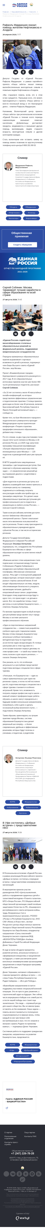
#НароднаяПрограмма (23, 1061)
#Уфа (12, 1050)
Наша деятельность (19, 12)
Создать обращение (22, 245)
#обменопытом (32, 807)
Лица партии (29, 1133)
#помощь (31, 213)
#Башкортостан (31, 802)
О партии (8, 1133)
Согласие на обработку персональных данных (22, 1206)
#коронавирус (31, 218)
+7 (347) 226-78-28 (22, 1153)
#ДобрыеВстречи (31, 1050)
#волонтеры (13, 218)
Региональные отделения (10, 1137)
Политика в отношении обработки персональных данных (22, 1203)
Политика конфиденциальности (22, 1201)
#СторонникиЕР (22, 1056)
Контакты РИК (30, 1136)
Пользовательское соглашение (22, 1198)
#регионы (23, 813)
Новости (32, 12)
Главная (6, 12)
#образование (12, 807)
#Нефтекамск (14, 213)
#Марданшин (31, 207)
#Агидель (13, 207)
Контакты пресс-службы (11, 1143)
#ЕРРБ (12, 802)
